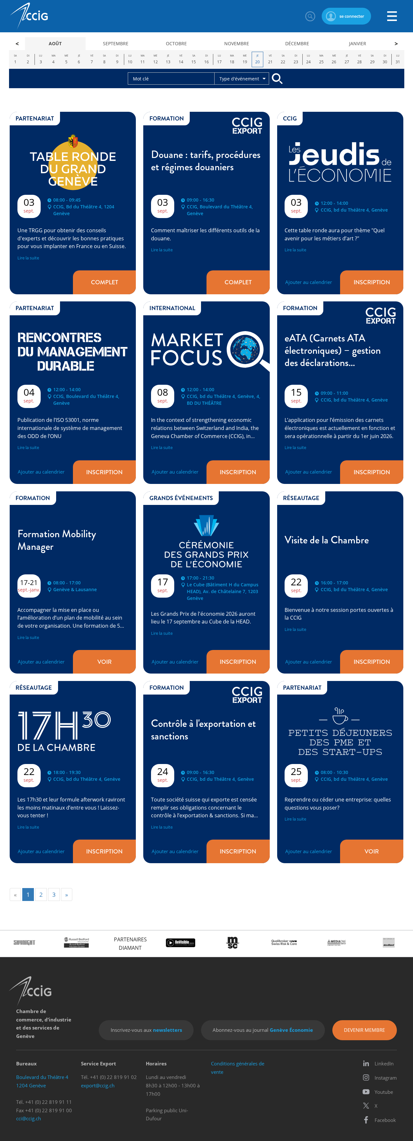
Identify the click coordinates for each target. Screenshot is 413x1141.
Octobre (176, 43)
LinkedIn (384, 1063)
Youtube (384, 1092)
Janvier (357, 43)
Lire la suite (28, 258)
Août (55, 43)
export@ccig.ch (98, 1085)
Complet (104, 282)
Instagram (386, 1077)
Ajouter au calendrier (308, 282)
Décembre (297, 43)
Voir (104, 661)
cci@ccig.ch (28, 1118)
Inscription (372, 282)
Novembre (236, 43)
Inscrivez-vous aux (146, 1030)
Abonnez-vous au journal (263, 1030)
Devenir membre (364, 1030)
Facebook (385, 1120)
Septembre (115, 43)
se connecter (351, 16)
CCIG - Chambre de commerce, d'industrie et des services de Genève (29, 16)
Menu (392, 16)
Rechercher (310, 16)
